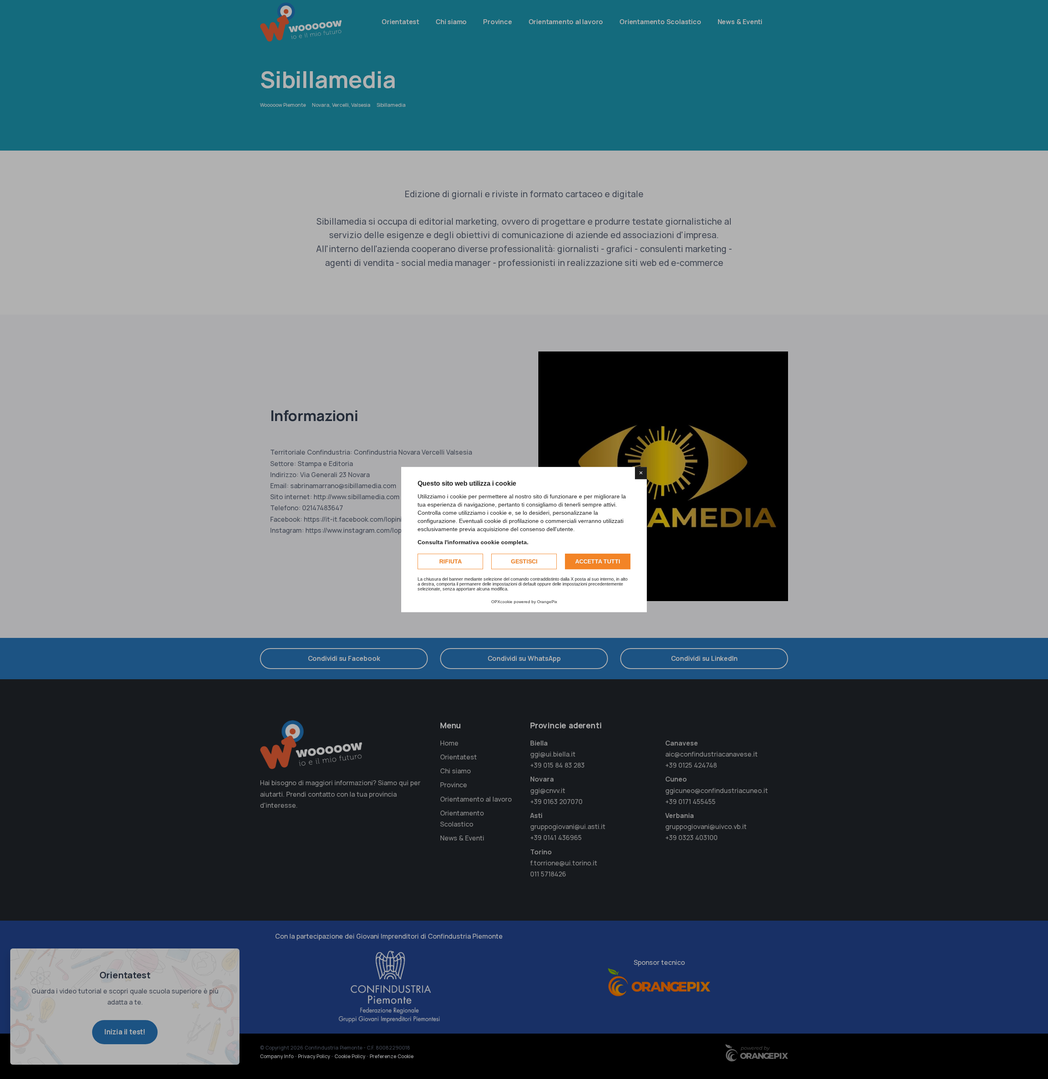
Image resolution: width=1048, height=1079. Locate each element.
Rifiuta (450, 561)
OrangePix (547, 601)
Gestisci (524, 561)
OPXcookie (502, 601)
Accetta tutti (597, 561)
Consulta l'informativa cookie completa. (473, 542)
